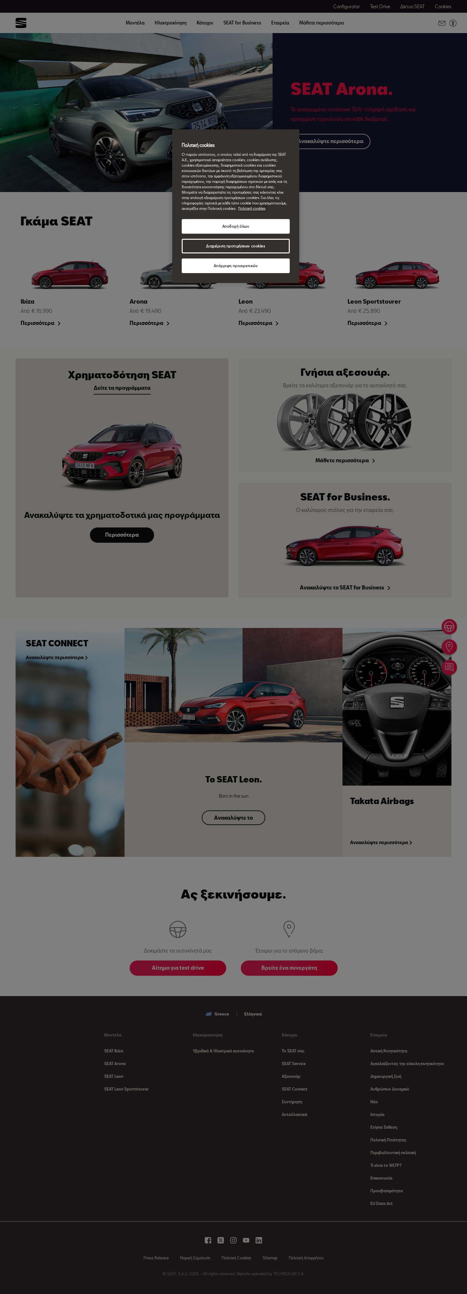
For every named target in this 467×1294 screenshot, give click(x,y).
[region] (235, 206)
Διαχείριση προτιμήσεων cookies (235, 246)
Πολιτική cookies (252, 208)
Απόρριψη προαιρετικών (236, 266)
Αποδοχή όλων (235, 226)
